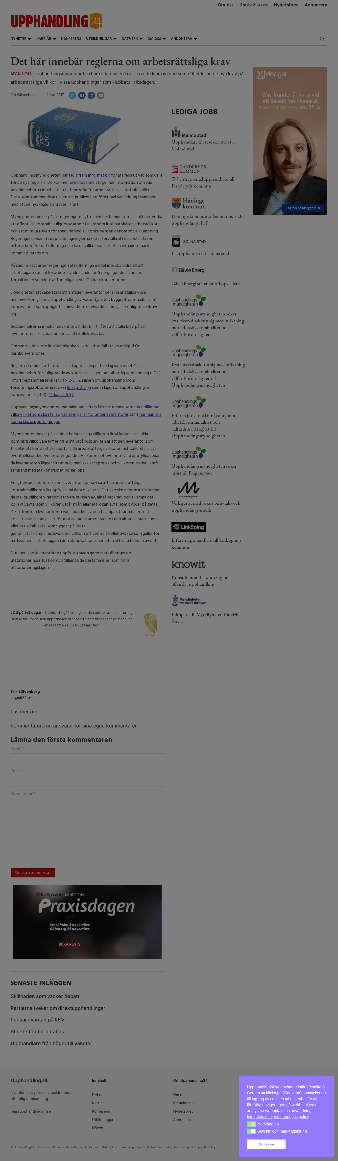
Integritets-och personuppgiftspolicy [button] (278, 1117)
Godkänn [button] (266, 1144)
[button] (307, 1144)
